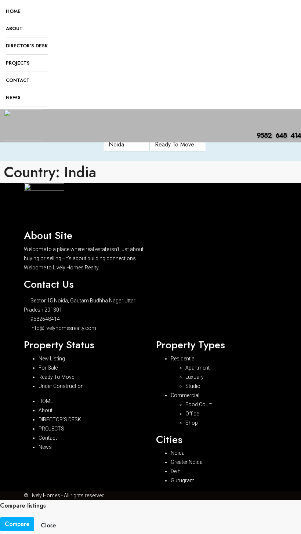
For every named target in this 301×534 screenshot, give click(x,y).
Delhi (176, 471)
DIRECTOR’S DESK (27, 45)
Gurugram (183, 480)
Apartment (197, 368)
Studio (192, 386)
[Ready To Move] (177, 144)
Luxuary (194, 377)
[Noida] (126, 144)
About (14, 28)
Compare (17, 524)
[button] (45, 136)
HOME (13, 11)
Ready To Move (56, 377)
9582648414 (45, 319)
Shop (191, 423)
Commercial (185, 395)
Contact (18, 80)
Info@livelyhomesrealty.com (63, 328)
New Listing (52, 359)
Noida (178, 453)
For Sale (48, 368)
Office (192, 414)
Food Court (198, 404)
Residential (183, 359)
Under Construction (61, 386)
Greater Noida (187, 462)
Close (48, 525)
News (13, 97)
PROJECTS (18, 62)
